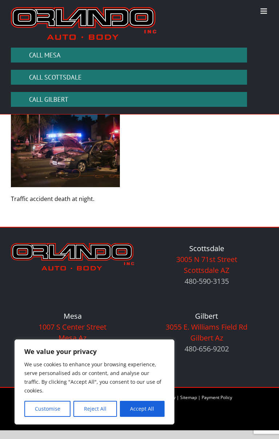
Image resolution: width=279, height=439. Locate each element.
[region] (94, 381)
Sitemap (188, 397)
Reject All (95, 408)
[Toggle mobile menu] (264, 11)
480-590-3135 (207, 281)
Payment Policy (217, 397)
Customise (47, 408)
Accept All (142, 408)
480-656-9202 (207, 349)
